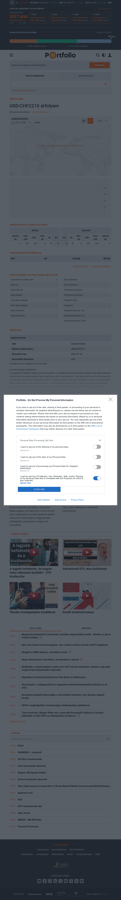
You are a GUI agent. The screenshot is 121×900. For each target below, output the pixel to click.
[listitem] (60, 440)
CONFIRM (39, 489)
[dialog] (60, 450)
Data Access (60, 500)
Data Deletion (43, 500)
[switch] (97, 447)
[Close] (111, 400)
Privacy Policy (77, 500)
